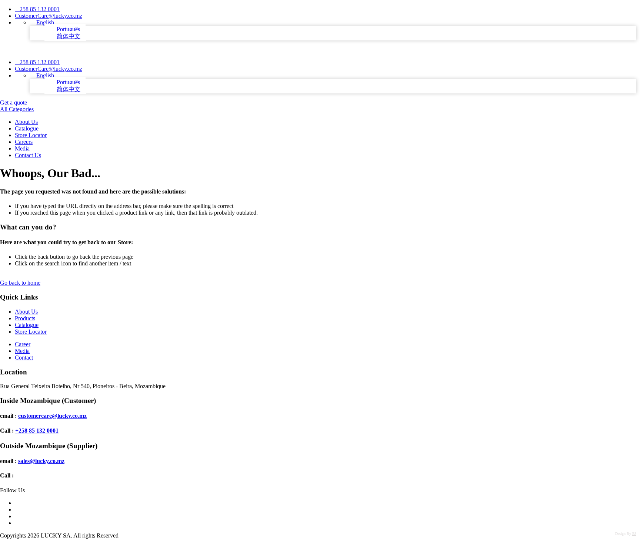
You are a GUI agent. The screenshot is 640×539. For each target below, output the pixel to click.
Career (22, 344)
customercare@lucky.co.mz (52, 416)
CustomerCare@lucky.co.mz (48, 16)
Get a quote (13, 102)
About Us (26, 122)
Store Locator (31, 135)
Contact (24, 357)
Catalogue (27, 128)
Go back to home (20, 283)
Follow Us (12, 490)
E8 (634, 534)
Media (22, 148)
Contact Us (28, 155)
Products (25, 318)
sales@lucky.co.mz (41, 461)
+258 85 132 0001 (37, 9)
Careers (24, 142)
